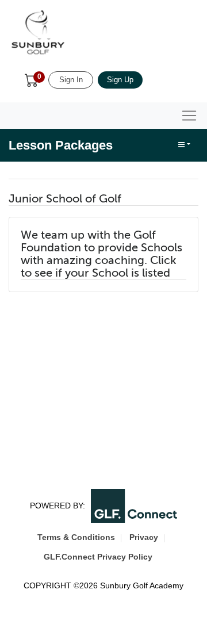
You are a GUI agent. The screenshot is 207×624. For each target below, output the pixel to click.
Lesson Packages (61, 145)
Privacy (143, 537)
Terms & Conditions (76, 537)
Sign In (71, 79)
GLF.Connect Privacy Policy (98, 556)
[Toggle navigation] (189, 115)
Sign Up (120, 79)
